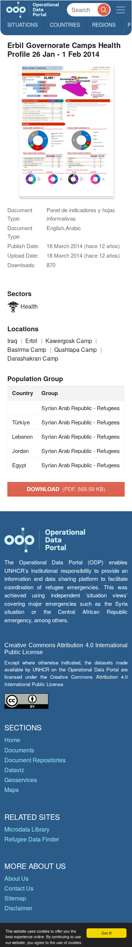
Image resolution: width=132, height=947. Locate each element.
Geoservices (20, 779)
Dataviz (14, 770)
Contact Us (18, 888)
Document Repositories (35, 760)
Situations (22, 24)
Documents (19, 750)
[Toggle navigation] (121, 9)
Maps (11, 789)
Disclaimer (18, 908)
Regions (103, 24)
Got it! (107, 933)
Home (12, 740)
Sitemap (15, 898)
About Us (16, 878)
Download (66, 489)
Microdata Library (27, 829)
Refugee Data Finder (31, 839)
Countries (65, 24)
